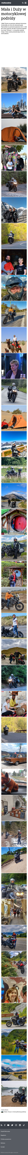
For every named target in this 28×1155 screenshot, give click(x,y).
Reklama (3, 1143)
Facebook (4, 1125)
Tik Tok (24, 1125)
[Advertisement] (14, 51)
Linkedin (20, 1125)
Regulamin (3, 1135)
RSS (1, 1125)
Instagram (16, 1125)
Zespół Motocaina (5, 1131)
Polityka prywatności (6, 1139)
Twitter (12, 1125)
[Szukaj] (23, 3)
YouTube (8, 1125)
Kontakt (3, 1147)
